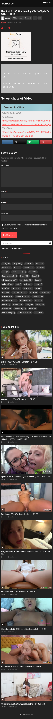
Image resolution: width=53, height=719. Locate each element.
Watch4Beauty (24, 313)
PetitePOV (38, 296)
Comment (5, 165)
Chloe (35, 276)
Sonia (40, 305)
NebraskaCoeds (19, 292)
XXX (39, 18)
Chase (24, 276)
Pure (38, 300)
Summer (6, 309)
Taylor (32, 309)
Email (4, 203)
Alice (17, 268)
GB (18, 284)
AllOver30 (28, 268)
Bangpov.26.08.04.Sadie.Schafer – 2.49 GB (19, 362)
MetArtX (28, 288)
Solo (29, 305)
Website (4, 214)
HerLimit (28, 18)
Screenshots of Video (14, 107)
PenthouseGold (22, 296)
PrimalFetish (25, 300)
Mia (38, 288)
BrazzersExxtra (9, 276)
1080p (14, 18)
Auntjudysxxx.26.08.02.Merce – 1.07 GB (18, 399)
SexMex (17, 305)
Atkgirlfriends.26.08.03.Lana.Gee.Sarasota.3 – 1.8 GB (23, 629)
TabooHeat (20, 309)
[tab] (26, 107)
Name (4, 191)
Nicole (33, 292)
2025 (39, 264)
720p (6, 264)
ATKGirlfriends (19, 272)
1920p (29, 264)
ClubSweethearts (9, 280)
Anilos (40, 268)
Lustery (16, 288)
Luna (5, 288)
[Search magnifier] (50, 243)
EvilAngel (7, 284)
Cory (38, 280)
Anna (5, 272)
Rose (6, 305)
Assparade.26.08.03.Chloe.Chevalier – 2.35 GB (21, 666)
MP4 (5, 292)
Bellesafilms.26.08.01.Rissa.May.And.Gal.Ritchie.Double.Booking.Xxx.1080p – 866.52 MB (26, 438)
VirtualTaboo (8, 313)
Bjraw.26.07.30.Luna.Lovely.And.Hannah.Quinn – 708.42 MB (26, 477)
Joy (35, 18)
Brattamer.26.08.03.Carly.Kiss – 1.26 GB (18, 591)
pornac (7, 18)
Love (38, 284)
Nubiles (45, 292)
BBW (32, 272)
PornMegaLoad (9, 300)
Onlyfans (7, 296)
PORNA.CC (8, 3)
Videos (3, 22)
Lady (27, 284)
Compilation (26, 280)
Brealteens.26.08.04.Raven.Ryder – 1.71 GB (19, 514)
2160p (6, 268)
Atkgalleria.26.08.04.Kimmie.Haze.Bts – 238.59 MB (23, 704)
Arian (21, 18)
